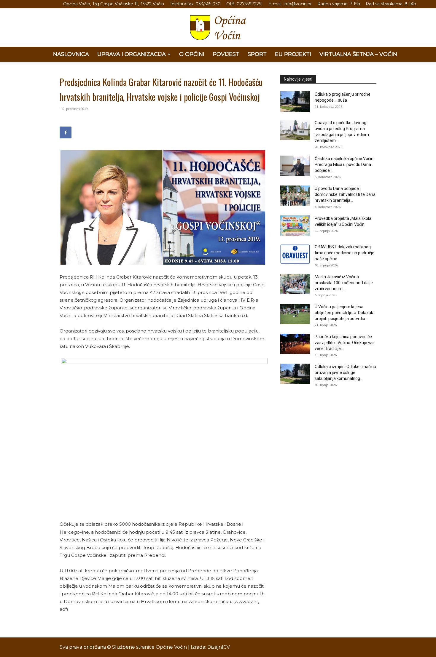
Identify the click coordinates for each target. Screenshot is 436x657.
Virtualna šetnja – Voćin (358, 54)
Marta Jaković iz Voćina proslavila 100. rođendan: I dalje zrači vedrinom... (344, 282)
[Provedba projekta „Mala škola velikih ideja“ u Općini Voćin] (295, 225)
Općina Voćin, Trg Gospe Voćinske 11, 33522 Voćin (113, 4)
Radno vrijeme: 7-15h (338, 4)
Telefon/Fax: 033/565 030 (195, 4)
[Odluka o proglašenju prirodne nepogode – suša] (295, 101)
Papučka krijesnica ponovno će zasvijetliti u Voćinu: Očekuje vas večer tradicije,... (345, 342)
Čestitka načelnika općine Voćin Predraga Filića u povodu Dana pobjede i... (344, 164)
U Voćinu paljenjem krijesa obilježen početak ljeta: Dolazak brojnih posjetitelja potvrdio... (344, 312)
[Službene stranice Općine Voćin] (218, 27)
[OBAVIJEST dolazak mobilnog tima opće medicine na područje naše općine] (295, 254)
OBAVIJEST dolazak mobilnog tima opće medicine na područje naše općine (344, 252)
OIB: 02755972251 (244, 4)
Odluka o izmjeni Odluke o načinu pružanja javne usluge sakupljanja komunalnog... (345, 372)
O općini (191, 54)
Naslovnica (71, 54)
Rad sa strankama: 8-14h (391, 4)
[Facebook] (65, 132)
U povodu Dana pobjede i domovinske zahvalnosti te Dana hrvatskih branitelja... (345, 194)
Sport (257, 54)
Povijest (226, 54)
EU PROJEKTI (293, 54)
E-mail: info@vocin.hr (290, 4)
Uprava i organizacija (131, 54)
